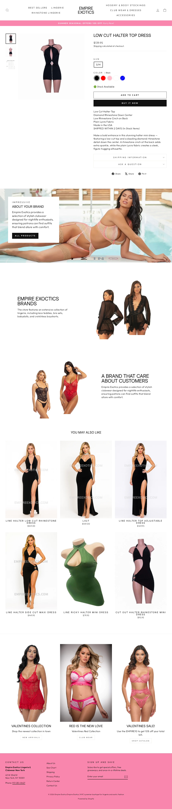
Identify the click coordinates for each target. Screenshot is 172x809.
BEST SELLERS (37, 7)
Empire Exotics (86, 10)
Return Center (53, 781)
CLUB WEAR (86, 737)
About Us (50, 763)
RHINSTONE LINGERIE (46, 12)
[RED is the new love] (86, 683)
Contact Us (51, 785)
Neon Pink (109, 78)
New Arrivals (31, 737)
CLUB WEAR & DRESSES (125, 10)
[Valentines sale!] (141, 683)
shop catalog (141, 741)
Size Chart (51, 767)
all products (25, 235)
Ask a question (130, 164)
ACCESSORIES (126, 15)
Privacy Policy (53, 776)
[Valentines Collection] (31, 683)
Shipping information (130, 157)
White (116, 78)
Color (102, 73)
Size (97, 59)
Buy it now (130, 103)
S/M (98, 64)
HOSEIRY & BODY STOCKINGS (126, 5)
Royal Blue (122, 78)
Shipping (98, 46)
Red (103, 78)
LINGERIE (57, 7)
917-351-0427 (18, 783)
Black (96, 78)
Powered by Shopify (86, 799)
